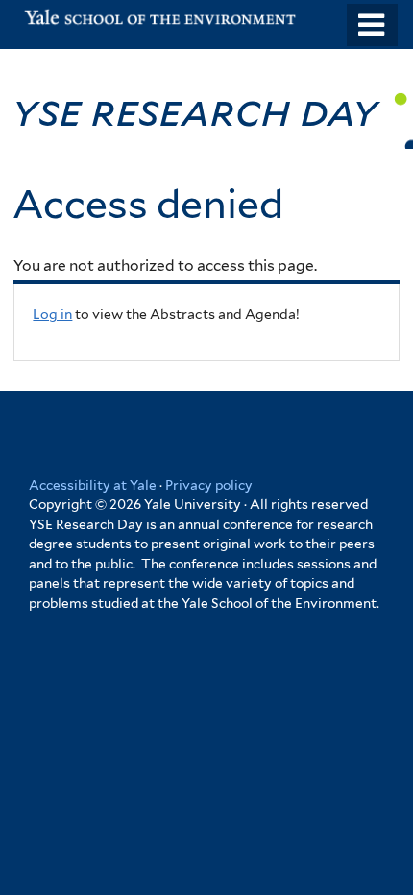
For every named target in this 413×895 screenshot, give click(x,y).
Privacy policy (209, 485)
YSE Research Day (200, 110)
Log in (52, 314)
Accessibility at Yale (93, 485)
